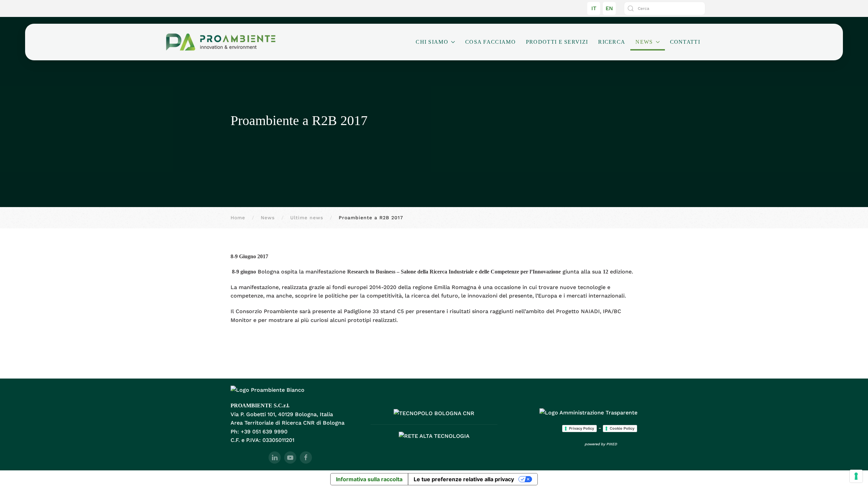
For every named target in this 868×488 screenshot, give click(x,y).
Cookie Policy (622, 428)
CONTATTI (685, 42)
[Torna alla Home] (221, 42)
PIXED (611, 444)
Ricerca (611, 42)
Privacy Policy (581, 428)
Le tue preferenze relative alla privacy (464, 479)
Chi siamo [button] (432, 42)
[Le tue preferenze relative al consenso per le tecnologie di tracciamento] (856, 476)
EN (609, 8)
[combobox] (664, 8)
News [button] (644, 42)
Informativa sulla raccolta (369, 479)
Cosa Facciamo (490, 42)
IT (593, 8)
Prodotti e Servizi (557, 42)
